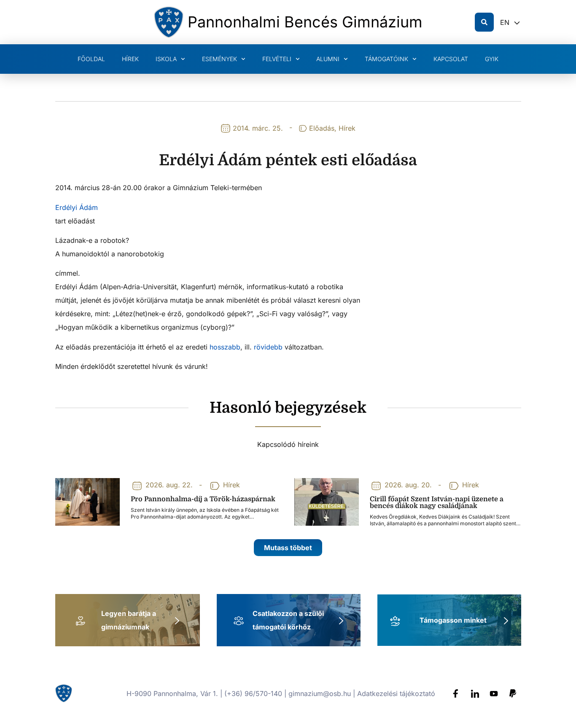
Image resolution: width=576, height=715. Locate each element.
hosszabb (225, 347)
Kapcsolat (450, 58)
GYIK (491, 58)
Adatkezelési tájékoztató (396, 693)
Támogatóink (386, 58)
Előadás (321, 128)
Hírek (130, 58)
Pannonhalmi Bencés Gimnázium (305, 22)
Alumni (327, 58)
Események (219, 58)
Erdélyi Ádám (76, 207)
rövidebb (269, 347)
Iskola (166, 58)
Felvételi (276, 58)
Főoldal (91, 58)
